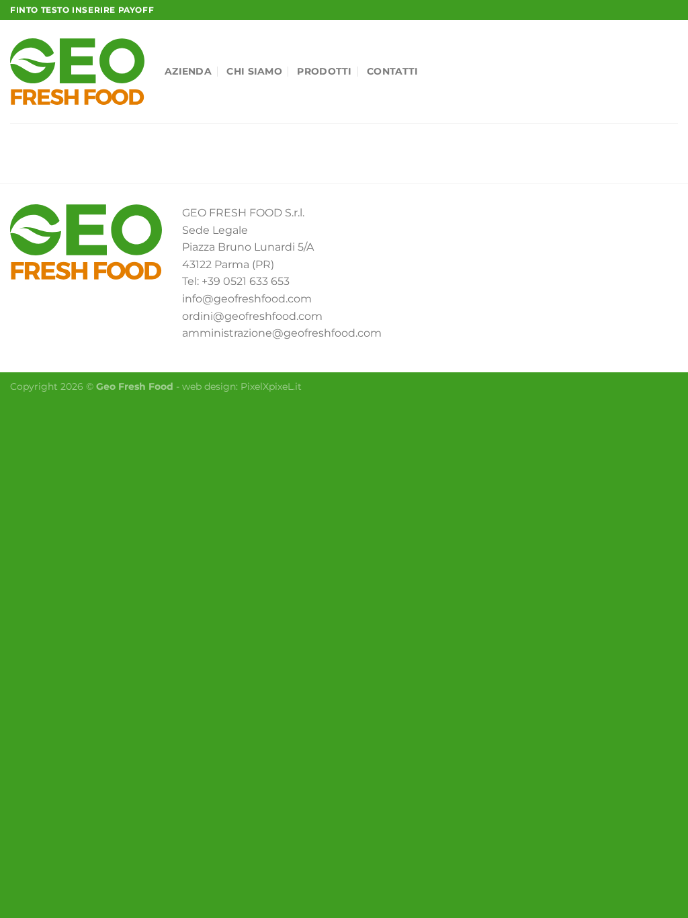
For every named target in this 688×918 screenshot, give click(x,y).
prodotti (324, 71)
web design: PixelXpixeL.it (242, 386)
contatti (392, 71)
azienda (188, 71)
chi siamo (254, 71)
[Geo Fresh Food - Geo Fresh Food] (77, 71)
